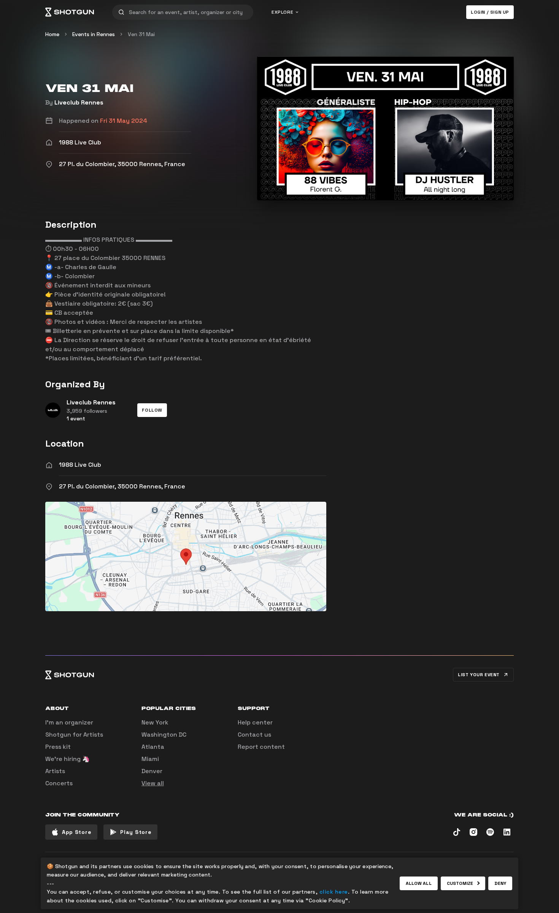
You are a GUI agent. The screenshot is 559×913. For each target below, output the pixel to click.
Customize (460, 883)
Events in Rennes (93, 34)
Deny (500, 883)
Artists (55, 771)
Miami (150, 759)
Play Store (135, 832)
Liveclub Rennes (78, 102)
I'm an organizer (69, 722)
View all (152, 783)
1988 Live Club (80, 465)
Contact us (254, 735)
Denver (151, 771)
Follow (152, 410)
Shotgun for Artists (74, 735)
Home (52, 34)
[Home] (69, 12)
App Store (76, 832)
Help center (255, 722)
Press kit (58, 747)
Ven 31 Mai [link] (141, 34)
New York (154, 722)
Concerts (59, 783)
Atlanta (152, 747)
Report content (261, 747)
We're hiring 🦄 (67, 759)
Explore (282, 12)
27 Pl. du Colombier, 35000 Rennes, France (122, 486)
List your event (479, 675)
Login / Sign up (490, 12)
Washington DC (163, 735)
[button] (152, 410)
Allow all (419, 883)
